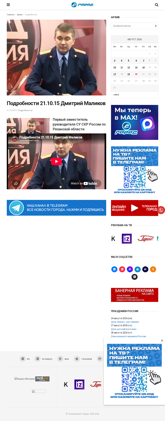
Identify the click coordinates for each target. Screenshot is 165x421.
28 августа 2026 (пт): (121, 332)
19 (128, 74)
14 (143, 67)
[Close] (162, 340)
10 (114, 67)
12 (128, 67)
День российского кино (123, 329)
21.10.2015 (12, 110)
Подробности (31, 15)
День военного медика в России (128, 336)
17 (114, 74)
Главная (10, 15)
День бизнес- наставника (125, 322)
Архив (19, 15)
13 (136, 67)
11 (122, 67)
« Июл (116, 95)
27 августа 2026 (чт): (121, 325)
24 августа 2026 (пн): (121, 318)
